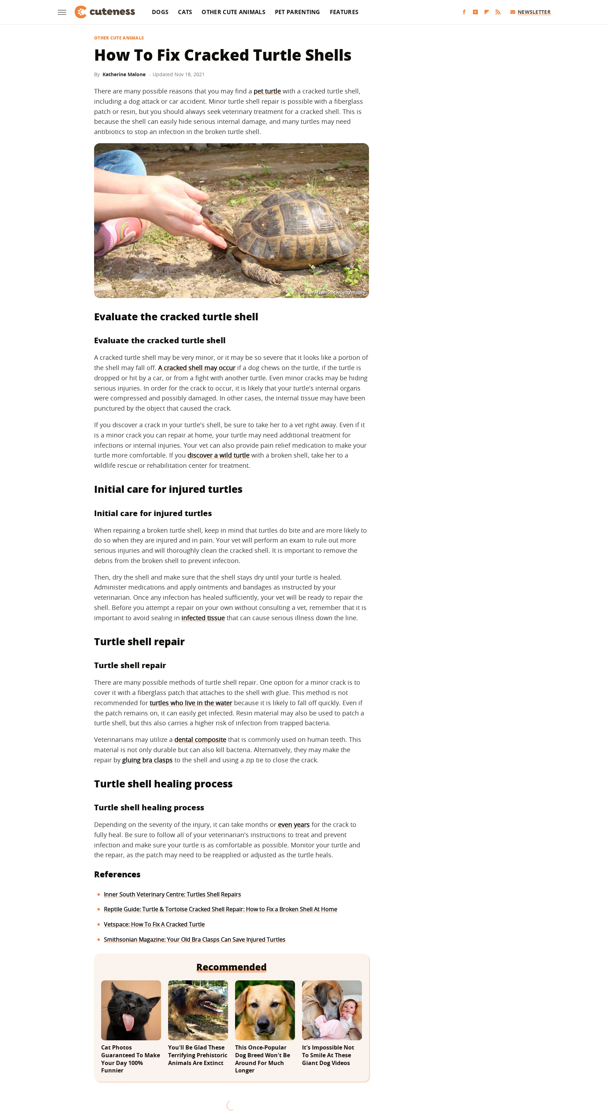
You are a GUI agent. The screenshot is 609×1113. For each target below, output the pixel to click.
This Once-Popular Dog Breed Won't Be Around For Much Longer (262, 1059)
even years (294, 824)
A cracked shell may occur (196, 367)
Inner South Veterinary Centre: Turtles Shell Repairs (172, 894)
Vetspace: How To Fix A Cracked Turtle (154, 924)
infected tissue (203, 617)
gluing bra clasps (147, 760)
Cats (185, 12)
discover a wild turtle (218, 455)
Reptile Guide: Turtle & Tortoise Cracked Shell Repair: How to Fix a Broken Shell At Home (220, 909)
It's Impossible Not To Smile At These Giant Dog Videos (328, 1055)
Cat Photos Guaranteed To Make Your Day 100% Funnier (130, 1059)
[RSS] (498, 12)
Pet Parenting (297, 12)
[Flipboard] (486, 12)
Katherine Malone (124, 74)
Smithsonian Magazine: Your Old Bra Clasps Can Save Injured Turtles (194, 939)
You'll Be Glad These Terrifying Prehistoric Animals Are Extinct (197, 1055)
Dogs (160, 12)
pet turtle (267, 91)
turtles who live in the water (191, 702)
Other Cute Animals (233, 12)
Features (344, 12)
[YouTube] (475, 12)
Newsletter (534, 11)
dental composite (200, 739)
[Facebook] (464, 12)
